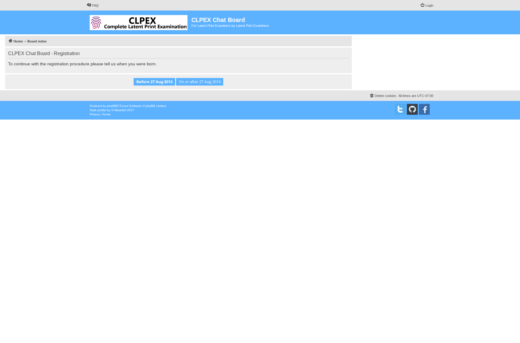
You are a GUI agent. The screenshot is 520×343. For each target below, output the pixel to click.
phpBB (112, 106)
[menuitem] (93, 5)
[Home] (139, 21)
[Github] (412, 109)
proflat (102, 110)
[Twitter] (400, 109)
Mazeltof (120, 110)
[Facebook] (424, 109)
